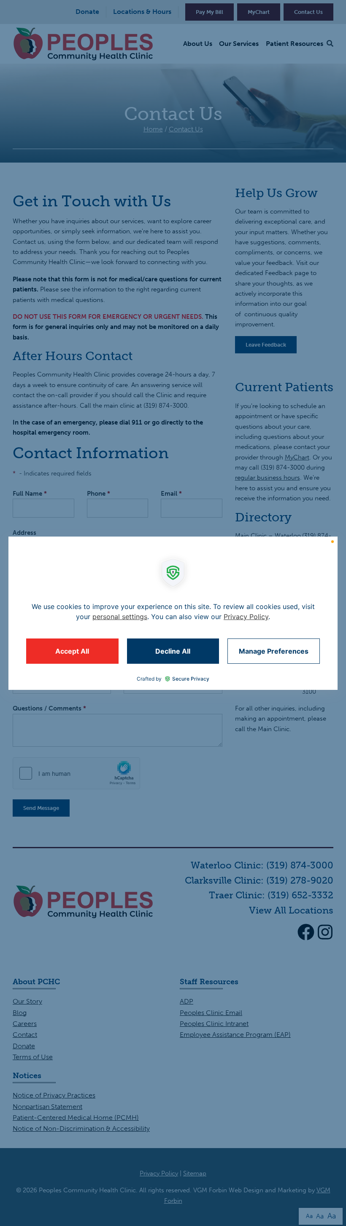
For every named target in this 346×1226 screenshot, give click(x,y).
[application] (173, 613)
